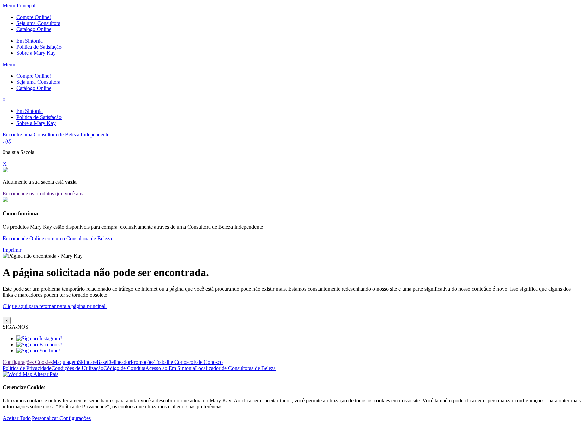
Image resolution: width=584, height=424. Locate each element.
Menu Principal (19, 5)
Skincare (87, 362)
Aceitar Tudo (17, 418)
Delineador (119, 362)
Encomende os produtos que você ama (44, 193)
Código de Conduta (124, 368)
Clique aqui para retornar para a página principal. (55, 306)
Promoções (142, 362)
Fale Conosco (208, 362)
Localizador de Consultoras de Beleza (235, 368)
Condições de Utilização (77, 368)
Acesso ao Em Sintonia (170, 368)
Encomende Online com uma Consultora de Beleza (57, 238)
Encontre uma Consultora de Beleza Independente (56, 135)
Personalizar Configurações (61, 418)
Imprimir (12, 250)
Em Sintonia (29, 41)
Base (102, 362)
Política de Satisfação (39, 47)
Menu (9, 64)
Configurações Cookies (28, 362)
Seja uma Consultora (38, 23)
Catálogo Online (33, 29)
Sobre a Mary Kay (36, 53)
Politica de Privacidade (27, 368)
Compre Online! (33, 17)
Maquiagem (65, 362)
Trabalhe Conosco (173, 362)
